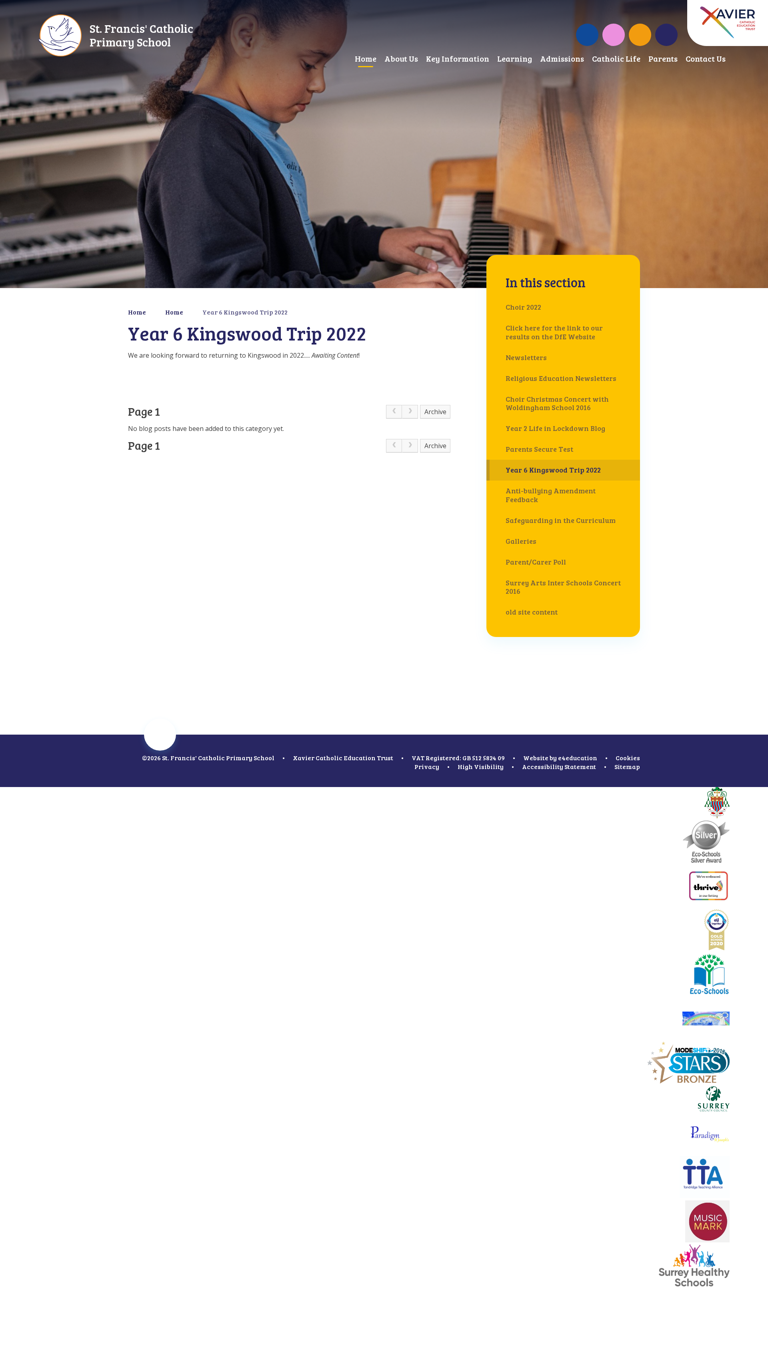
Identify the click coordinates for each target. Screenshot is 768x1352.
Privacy (426, 766)
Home (137, 312)
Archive (435, 411)
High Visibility (481, 766)
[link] (394, 412)
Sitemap (627, 766)
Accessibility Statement (559, 766)
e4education (577, 757)
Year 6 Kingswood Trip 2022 (245, 312)
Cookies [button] (628, 757)
